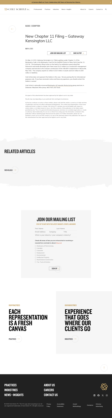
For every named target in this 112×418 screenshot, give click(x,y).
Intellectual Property (43, 257)
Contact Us (51, 394)
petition (61, 60)
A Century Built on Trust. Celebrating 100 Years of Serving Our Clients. (56, 2)
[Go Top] (104, 367)
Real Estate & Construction (45, 260)
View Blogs (8, 170)
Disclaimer (90, 405)
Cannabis (39, 248)
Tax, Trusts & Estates (43, 262)
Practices (12, 339)
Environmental (41, 255)
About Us (49, 385)
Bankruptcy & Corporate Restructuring (60, 85)
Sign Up (54, 268)
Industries (69, 339)
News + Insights (13, 394)
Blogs (27, 25)
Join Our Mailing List (58, 53)
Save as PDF (77, 53)
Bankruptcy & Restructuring (45, 246)
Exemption (35, 25)
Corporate (40, 250)
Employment (40, 253)
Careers (49, 389)
